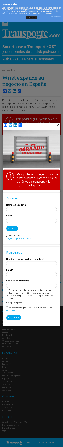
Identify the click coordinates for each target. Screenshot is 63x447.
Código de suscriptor (17, 280)
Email (9, 270)
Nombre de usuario (16, 205)
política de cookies (9, 13)
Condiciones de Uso (14, 311)
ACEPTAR (31, 17)
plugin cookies (56, 16)
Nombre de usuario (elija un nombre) (25, 259)
